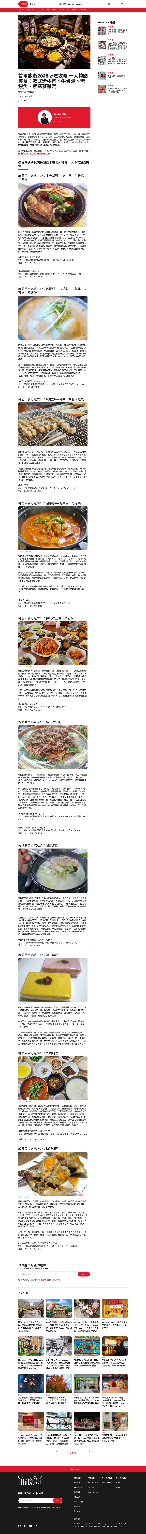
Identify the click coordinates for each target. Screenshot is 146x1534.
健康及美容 (66, 10)
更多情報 (73, 1453)
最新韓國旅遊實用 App (40, 154)
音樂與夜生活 (75, 10)
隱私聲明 (77, 1497)
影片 (59, 10)
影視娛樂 (83, 10)
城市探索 (62, 4)
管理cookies (78, 1511)
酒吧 (38, 10)
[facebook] (19, 1526)
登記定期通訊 (93, 1483)
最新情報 (21, 10)
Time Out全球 (106, 1483)
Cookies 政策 (78, 1502)
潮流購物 (53, 10)
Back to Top (75, 1469)
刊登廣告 (91, 1487)
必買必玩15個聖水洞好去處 (65, 151)
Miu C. (60, 121)
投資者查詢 (78, 1487)
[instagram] (36, 1526)
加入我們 (77, 1492)
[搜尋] (115, 4)
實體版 (118, 1483)
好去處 (28, 10)
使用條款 (43, 1280)
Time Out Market (93, 1492)
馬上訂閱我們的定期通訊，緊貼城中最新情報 (34, 1269)
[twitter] (25, 1526)
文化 (43, 10)
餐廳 (33, 10)
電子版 (118, 1487)
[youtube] (30, 1526)
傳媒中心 (77, 1483)
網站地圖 (77, 1519)
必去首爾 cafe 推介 (42, 151)
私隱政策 (54, 1280)
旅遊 (48, 10)
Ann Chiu (62, 115)
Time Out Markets (75, 4)
